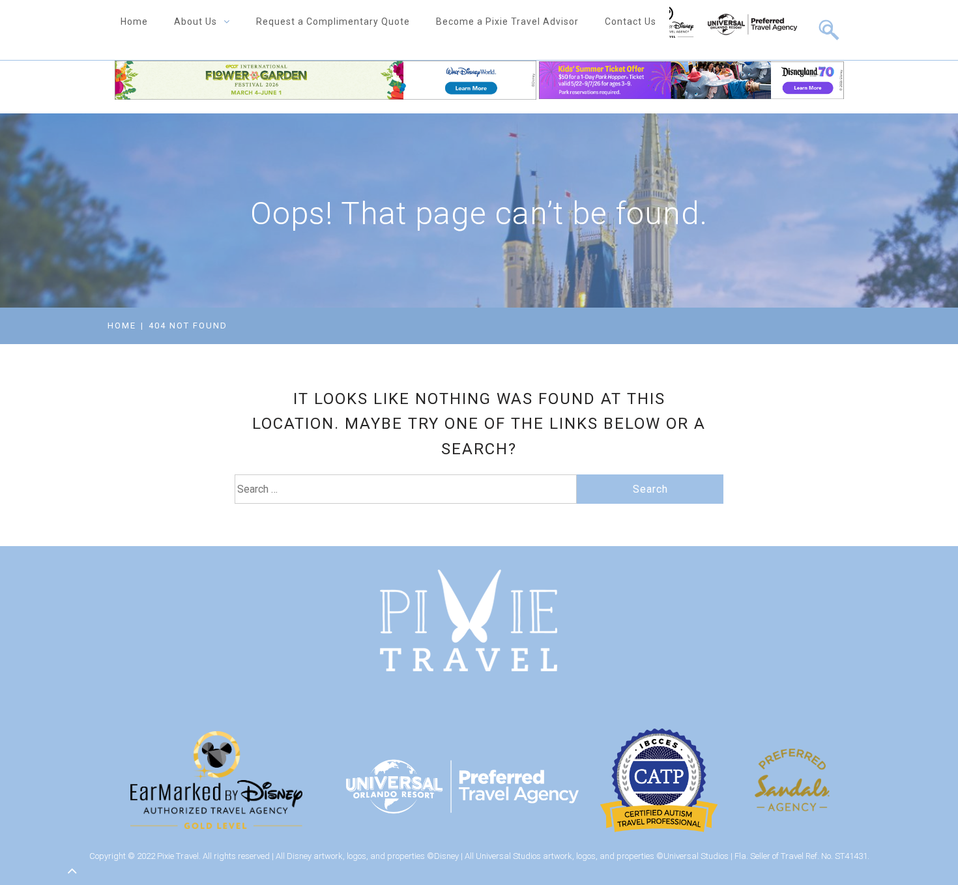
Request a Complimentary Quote (333, 21)
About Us (195, 21)
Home (134, 21)
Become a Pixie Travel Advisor (507, 21)
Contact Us (630, 21)
